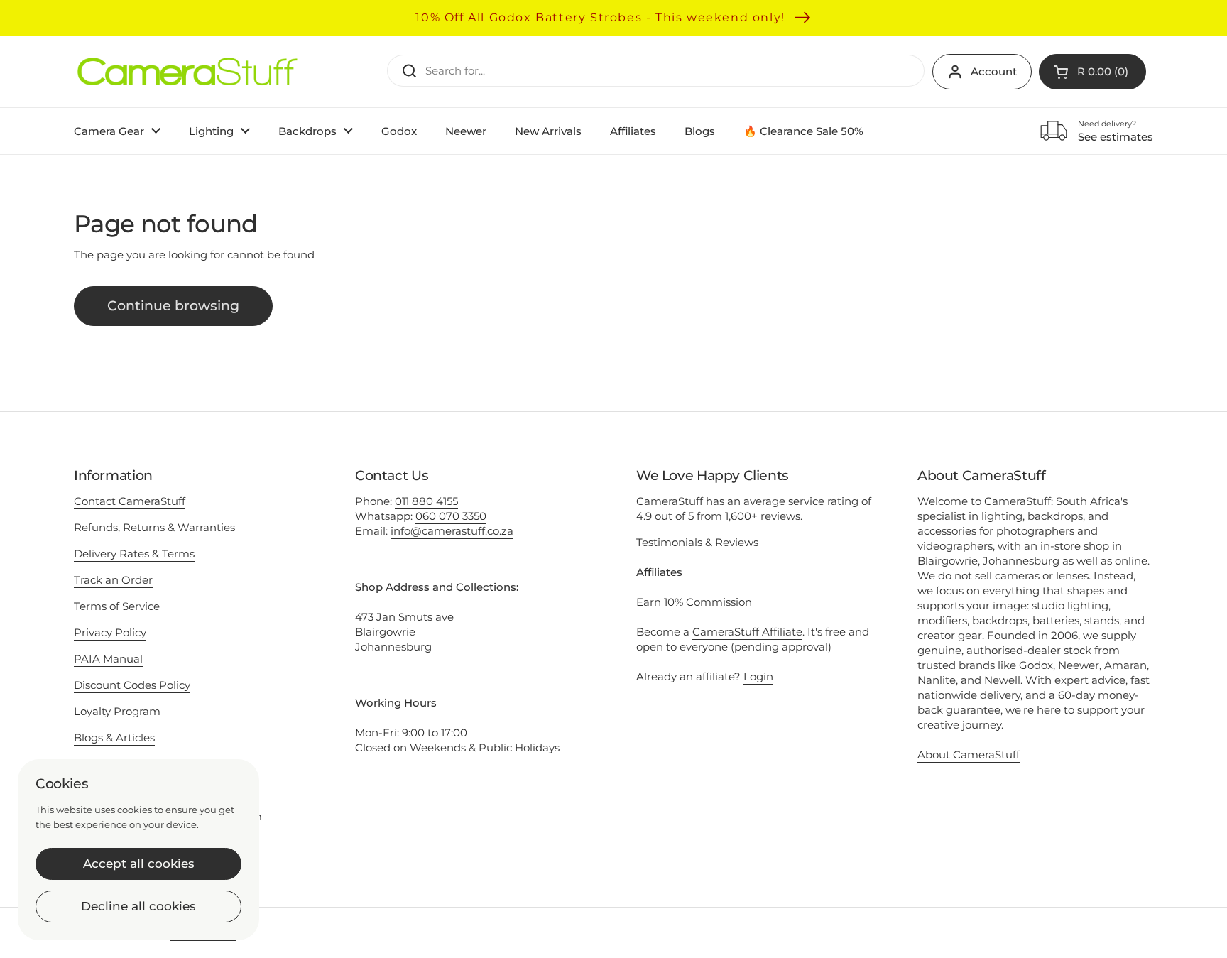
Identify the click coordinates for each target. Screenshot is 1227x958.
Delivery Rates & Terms (134, 553)
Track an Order (113, 580)
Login (758, 676)
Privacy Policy (110, 632)
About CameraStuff (968, 754)
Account (994, 71)
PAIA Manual (108, 658)
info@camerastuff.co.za (452, 531)
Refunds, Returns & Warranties (154, 527)
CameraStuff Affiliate (747, 631)
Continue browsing (173, 306)
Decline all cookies (138, 906)
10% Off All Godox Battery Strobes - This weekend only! (600, 17)
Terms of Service (117, 606)
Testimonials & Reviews (697, 542)
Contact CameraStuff (129, 501)
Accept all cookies (139, 863)
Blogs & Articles (114, 737)
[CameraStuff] (187, 71)
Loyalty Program (117, 711)
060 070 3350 (450, 516)
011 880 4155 (426, 501)
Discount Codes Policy (132, 685)
